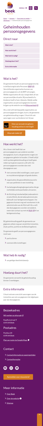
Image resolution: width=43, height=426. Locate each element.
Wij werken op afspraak (12, 315)
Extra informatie (11, 66)
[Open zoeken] (36, 8)
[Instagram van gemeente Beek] (11, 368)
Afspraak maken (13, 133)
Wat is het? (9, 45)
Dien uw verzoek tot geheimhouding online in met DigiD (23, 125)
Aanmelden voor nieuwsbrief (18, 377)
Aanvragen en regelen (23, 18)
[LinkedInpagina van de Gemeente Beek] (17, 368)
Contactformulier (13, 359)
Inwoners (12, 18)
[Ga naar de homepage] (10, 8)
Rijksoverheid (30, 105)
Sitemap (10, 403)
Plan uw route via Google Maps (15, 340)
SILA (31, 210)
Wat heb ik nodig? (11, 56)
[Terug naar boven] (39, 419)
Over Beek (11, 394)
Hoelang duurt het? (12, 61)
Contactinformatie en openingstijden (21, 355)
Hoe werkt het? (10, 50)
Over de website (13, 398)
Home (5, 18)
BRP (30, 86)
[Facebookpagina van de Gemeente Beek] (5, 368)
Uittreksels (6, 20)
